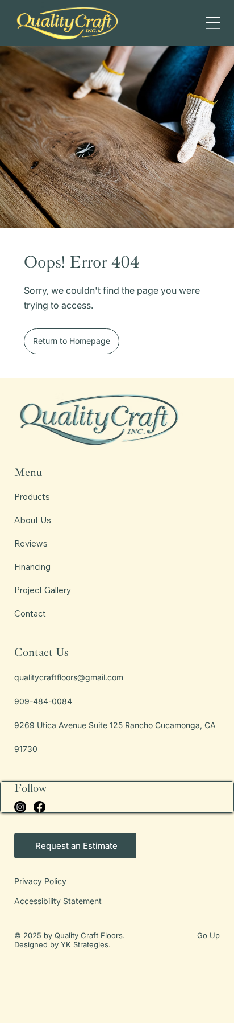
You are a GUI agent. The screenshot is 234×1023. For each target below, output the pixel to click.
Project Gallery (42, 590)
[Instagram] (20, 807)
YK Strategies (84, 944)
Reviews (31, 543)
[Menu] (213, 23)
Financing (32, 566)
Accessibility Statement (58, 901)
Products (32, 496)
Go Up (208, 935)
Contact (30, 613)
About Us (32, 520)
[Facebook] (39, 807)
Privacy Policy (40, 881)
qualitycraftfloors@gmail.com (68, 677)
